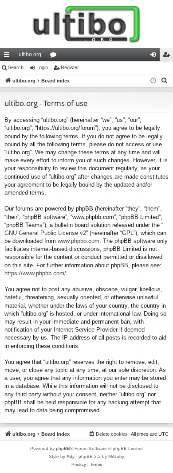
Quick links (8, 56)
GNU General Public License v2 (45, 233)
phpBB (63, 448)
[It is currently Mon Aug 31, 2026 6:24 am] (153, 81)
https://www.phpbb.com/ (35, 273)
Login (42, 67)
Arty (71, 456)
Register (70, 67)
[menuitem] (165, 81)
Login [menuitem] (155, 56)
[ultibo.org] (86, 24)
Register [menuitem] (168, 56)
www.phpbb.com (78, 241)
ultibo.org (30, 54)
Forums (55, 56)
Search (16, 67)
